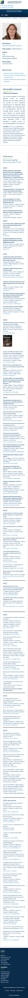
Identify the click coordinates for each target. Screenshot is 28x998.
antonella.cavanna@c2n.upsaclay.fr (12, 45)
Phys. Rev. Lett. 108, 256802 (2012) (11, 859)
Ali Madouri (3, 978)
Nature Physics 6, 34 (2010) (9, 923)
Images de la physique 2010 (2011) (11, 882)
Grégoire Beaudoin (5, 973)
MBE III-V (3, 955)
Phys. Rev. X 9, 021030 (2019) (10, 430)
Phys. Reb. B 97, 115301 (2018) (10, 548)
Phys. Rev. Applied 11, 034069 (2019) (11, 478)
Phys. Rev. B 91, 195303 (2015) (10, 725)
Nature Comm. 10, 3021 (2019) (10, 463)
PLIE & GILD (4, 960)
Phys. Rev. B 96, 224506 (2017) (10, 594)
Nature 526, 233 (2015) (8, 707)
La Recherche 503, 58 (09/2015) (10, 838)
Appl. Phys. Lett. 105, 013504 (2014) (11, 751)
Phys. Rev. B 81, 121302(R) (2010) (11, 904)
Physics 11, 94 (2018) (18, 568)
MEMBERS (15, 18)
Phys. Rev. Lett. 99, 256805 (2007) (11, 940)
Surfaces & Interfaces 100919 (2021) (12, 303)
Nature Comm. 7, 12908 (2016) (10, 645)
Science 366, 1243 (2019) (9, 409)
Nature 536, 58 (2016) (8, 627)
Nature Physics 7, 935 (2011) (10, 871)
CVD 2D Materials (5, 959)
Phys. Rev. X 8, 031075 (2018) (10, 561)
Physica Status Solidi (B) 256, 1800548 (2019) (13, 451)
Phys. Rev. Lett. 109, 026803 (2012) (11, 847)
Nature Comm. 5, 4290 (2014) (10, 766)
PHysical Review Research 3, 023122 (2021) (13, 277)
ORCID (18, 162)
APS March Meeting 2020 (9, 375)
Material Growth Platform (6, 18)
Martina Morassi (4, 980)
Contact (7, 990)
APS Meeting (6, 235)
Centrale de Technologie (7, 5)
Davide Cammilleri (5, 975)
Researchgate (8, 162)
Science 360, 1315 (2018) (9, 523)
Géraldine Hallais (5, 977)
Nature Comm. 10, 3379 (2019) (10, 493)
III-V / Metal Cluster (5, 964)
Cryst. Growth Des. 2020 (9, 362)
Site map (13, 990)
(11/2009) (20, 928)
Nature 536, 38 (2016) (14, 634)
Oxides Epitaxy (4, 962)
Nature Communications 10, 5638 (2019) (12, 420)
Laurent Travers (4, 982)
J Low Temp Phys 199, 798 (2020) (11, 392)
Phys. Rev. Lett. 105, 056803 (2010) (11, 913)
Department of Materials (7, 7)
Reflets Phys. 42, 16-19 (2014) (10, 738)
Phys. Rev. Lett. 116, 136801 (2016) (11, 659)
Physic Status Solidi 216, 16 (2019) (11, 505)
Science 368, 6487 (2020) (9, 333)
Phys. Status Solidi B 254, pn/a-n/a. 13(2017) (13, 606)
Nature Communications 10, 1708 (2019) (12, 442)
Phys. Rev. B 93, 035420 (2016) (10, 678)
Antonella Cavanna (22, 18)
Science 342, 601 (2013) (8, 821)
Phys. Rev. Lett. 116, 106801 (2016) (11, 669)
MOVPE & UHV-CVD (6, 957)
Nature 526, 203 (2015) (13, 713)
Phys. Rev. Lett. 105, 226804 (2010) (11, 892)
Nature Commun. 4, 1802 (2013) (10, 811)
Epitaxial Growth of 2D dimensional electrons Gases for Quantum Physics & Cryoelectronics (15, 75)
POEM (3, 951)
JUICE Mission (12, 126)
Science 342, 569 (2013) (8, 829)
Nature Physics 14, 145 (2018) (10, 535)
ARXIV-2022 (6, 249)
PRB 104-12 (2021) (7, 265)
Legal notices (20, 990)
